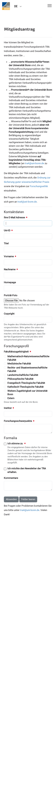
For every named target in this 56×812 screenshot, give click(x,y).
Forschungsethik (39, 186)
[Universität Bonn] (6, 6)
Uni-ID (7, 230)
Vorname (9, 256)
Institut (8, 408)
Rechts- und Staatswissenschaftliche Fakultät (27, 369)
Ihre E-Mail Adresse (15, 217)
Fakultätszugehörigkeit (16, 351)
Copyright (9, 313)
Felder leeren (28, 499)
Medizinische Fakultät (19, 363)
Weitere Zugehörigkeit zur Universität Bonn (27, 392)
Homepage (10, 282)
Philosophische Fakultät (20, 378)
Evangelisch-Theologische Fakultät (26, 382)
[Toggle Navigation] (50, 6)
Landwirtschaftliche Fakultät (22, 374)
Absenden (11, 499)
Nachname (10, 269)
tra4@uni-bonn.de (34, 163)
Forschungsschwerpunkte (18, 420)
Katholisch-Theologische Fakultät (25, 386)
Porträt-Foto (10, 295)
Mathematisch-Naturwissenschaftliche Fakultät (28, 358)
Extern (10, 398)
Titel (6, 243)
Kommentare (11, 477)
